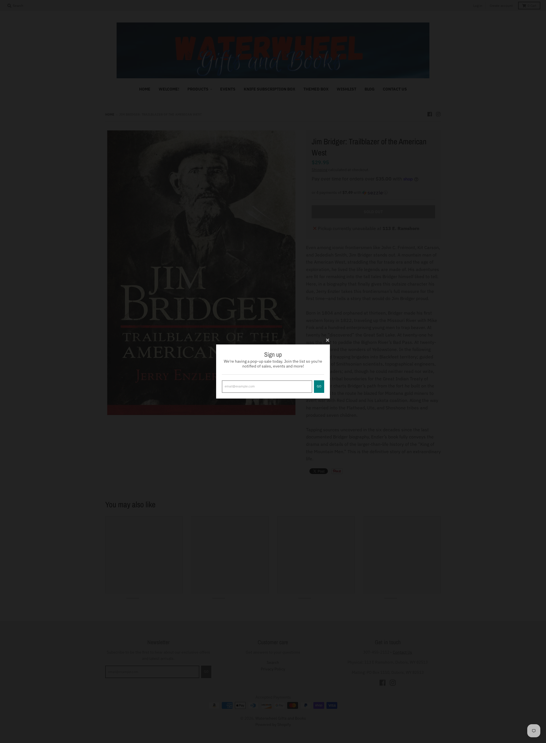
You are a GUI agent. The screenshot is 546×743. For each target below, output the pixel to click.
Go (319, 386)
